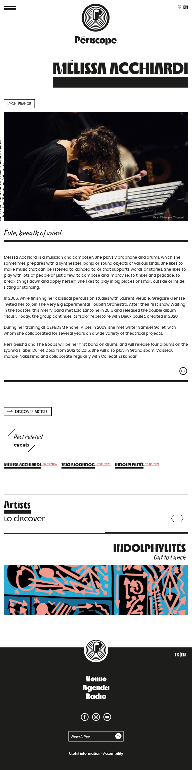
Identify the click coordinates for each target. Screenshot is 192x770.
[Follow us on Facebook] (85, 714)
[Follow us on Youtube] (106, 714)
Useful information (84, 753)
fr (180, 7)
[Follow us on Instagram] (95, 714)
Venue (96, 678)
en (185, 7)
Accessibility (113, 753)
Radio (96, 695)
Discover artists (31, 411)
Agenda (96, 687)
